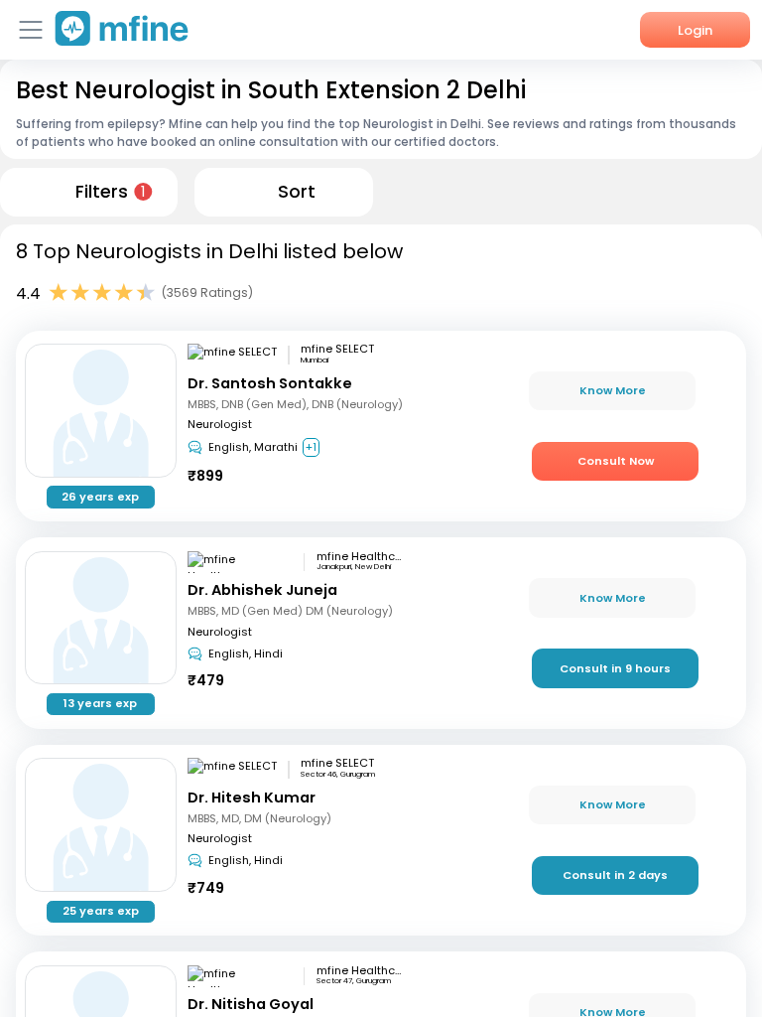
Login (695, 30)
